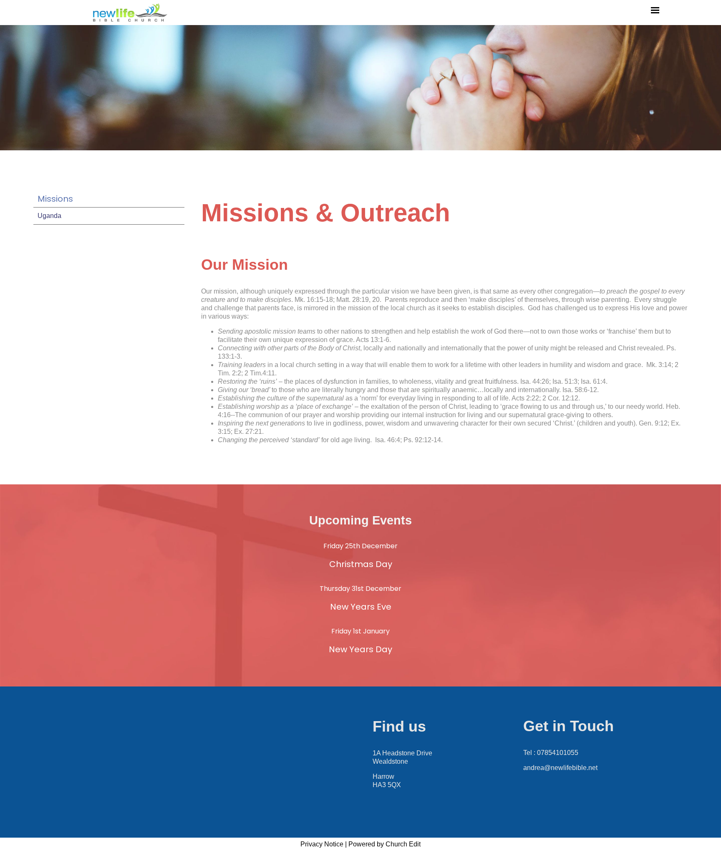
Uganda (49, 215)
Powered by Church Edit (384, 844)
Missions (55, 199)
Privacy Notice (321, 844)
